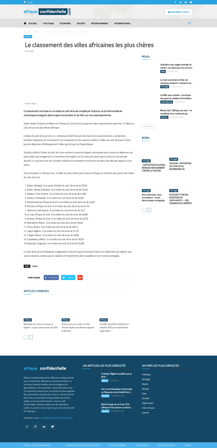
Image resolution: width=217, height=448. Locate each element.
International (122, 23)
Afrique (36, 31)
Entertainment (99, 23)
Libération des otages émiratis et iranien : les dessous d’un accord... (176, 66)
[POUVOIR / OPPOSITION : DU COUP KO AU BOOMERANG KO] (181, 152)
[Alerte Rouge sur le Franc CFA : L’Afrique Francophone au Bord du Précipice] (91, 408)
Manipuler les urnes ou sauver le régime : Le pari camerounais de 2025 (41, 326)
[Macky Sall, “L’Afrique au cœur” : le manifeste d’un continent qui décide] (150, 114)
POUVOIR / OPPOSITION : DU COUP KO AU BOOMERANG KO (180, 166)
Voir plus (148, 126)
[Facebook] (175, 2)
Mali (163, 71)
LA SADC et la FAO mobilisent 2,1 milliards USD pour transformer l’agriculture (114, 327)
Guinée (145, 412)
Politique (48, 23)
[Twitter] (191, 2)
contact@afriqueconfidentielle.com (56, 417)
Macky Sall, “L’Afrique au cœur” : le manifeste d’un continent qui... (176, 112)
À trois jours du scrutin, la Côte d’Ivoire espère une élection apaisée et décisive (78, 327)
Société (81, 23)
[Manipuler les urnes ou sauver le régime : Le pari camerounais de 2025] (41, 309)
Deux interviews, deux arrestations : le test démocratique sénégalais (153, 197)
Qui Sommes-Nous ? (166, 445)
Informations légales (117, 445)
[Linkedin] (185, 2)
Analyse (105, 395)
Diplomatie (147, 403)
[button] (189, 23)
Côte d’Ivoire (148, 407)
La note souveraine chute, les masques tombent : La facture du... (176, 81)
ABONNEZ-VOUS (179, 12)
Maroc (104, 380)
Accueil (32, 23)
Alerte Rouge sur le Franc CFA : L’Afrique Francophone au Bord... (116, 406)
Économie (65, 23)
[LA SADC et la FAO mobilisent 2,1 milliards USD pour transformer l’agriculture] (117, 309)
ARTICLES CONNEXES (36, 291)
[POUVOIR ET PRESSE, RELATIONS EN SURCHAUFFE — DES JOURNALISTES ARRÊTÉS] (181, 184)
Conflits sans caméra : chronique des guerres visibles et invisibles (176, 96)
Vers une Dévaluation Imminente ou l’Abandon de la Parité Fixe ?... (116, 390)
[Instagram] (180, 2)
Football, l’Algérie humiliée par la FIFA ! (116, 375)
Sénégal (164, 86)
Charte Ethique (141, 445)
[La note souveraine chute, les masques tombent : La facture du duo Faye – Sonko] (150, 83)
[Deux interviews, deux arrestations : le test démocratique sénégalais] (154, 184)
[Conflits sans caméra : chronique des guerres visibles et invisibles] (150, 99)
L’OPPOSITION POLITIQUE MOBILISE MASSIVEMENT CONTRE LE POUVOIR (153, 167)
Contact (187, 445)
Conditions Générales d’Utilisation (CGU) (82, 445)
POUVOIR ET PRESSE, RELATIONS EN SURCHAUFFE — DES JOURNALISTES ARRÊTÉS (180, 199)
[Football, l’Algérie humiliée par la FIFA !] (91, 377)
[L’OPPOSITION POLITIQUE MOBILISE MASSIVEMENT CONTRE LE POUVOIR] (154, 153)
